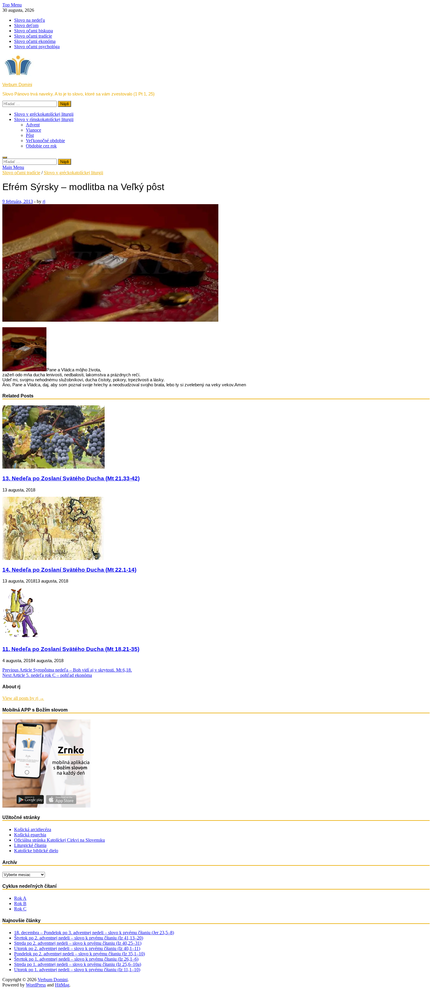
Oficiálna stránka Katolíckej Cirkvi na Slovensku (59, 840)
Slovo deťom (26, 25)
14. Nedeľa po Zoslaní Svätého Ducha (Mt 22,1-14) (69, 570)
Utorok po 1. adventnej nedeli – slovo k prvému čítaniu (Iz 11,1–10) (77, 969)
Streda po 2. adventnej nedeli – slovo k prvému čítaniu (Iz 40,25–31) (77, 943)
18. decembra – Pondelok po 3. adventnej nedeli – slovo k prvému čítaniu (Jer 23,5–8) (94, 932)
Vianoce (33, 129)
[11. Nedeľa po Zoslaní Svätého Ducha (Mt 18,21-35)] (20, 637)
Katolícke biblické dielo (36, 850)
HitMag (62, 984)
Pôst (30, 135)
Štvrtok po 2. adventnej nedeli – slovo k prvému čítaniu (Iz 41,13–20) (78, 937)
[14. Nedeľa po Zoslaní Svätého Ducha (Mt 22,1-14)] (53, 558)
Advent (33, 124)
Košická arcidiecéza (32, 829)
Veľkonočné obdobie (45, 140)
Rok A (20, 898)
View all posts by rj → (23, 698)
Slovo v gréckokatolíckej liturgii (43, 114)
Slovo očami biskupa (33, 30)
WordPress (36, 984)
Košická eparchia (30, 834)
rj (44, 201)
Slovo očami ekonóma (35, 41)
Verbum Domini (17, 84)
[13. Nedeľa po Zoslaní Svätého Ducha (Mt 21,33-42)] (53, 466)
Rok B (20, 903)
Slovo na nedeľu (29, 20)
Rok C (20, 908)
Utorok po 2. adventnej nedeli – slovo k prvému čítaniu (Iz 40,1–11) (77, 948)
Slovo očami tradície (33, 35)
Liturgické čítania (30, 845)
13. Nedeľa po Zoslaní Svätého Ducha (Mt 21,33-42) (71, 478)
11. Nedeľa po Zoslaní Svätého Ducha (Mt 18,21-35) (70, 649)
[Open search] (4, 157)
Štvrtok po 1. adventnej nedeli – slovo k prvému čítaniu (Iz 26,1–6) (76, 959)
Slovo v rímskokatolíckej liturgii (43, 119)
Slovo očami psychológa (37, 46)
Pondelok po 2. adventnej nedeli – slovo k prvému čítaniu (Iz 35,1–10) (79, 953)
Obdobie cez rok (41, 145)
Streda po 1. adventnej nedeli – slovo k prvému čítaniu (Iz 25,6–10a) (77, 964)
